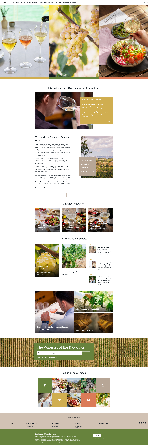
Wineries (50, 2)
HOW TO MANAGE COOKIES (97, 439)
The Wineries (29, 426)
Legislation (29, 429)
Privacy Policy (42, 442)
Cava (12, 2)
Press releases (54, 426)
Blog (56, 2)
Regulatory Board (32, 2)
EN (144, 2)
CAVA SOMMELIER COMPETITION (67, 2)
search (86, 353)
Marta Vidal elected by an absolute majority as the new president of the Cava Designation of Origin (105, 280)
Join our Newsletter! (74, 417)
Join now (105, 121)
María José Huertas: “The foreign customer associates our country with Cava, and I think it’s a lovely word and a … (104, 251)
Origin (17, 2)
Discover (22, 2)
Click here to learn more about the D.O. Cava (51, 195)
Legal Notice (68, 440)
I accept (97, 435)
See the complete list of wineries (47, 357)
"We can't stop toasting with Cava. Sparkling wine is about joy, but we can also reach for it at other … (104, 265)
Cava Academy (43, 2)
